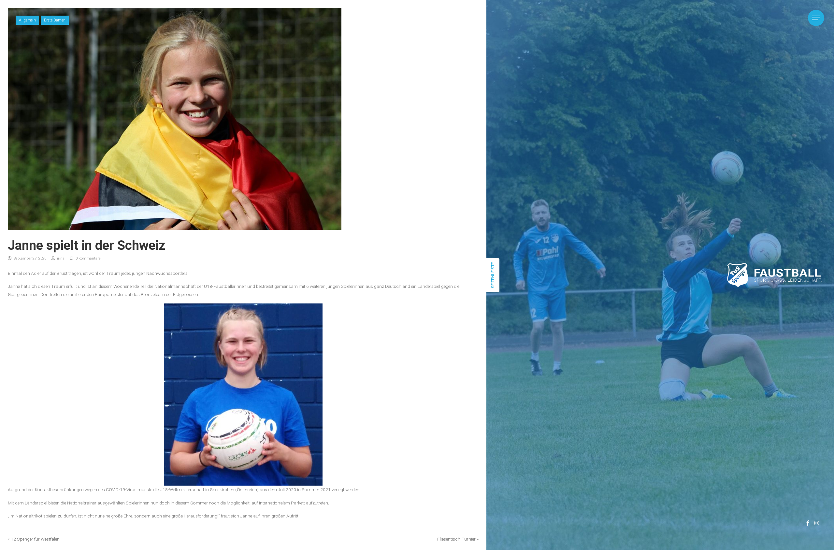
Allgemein (27, 20)
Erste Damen (54, 20)
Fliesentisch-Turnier (456, 539)
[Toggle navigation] (816, 18)
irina (60, 258)
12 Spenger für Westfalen (35, 539)
